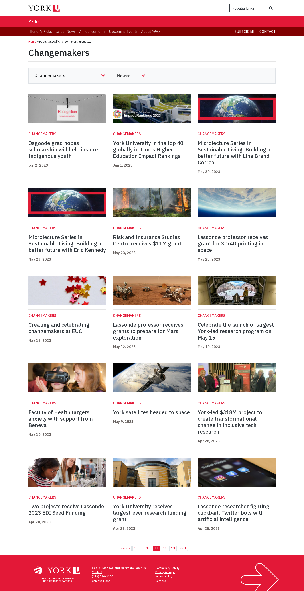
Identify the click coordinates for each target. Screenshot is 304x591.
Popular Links (243, 8)
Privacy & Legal (165, 572)
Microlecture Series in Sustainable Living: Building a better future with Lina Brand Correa (234, 152)
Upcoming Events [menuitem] (123, 31)
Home (32, 41)
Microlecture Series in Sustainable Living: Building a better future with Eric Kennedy (67, 244)
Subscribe (244, 31)
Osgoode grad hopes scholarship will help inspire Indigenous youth (63, 149)
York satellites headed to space (151, 412)
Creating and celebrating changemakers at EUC (58, 328)
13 (173, 548)
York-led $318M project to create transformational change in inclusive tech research (230, 422)
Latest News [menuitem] (65, 31)
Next (182, 548)
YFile (33, 21)
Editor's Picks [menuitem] (41, 31)
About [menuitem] (150, 31)
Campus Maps (101, 581)
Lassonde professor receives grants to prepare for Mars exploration (148, 331)
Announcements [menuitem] (92, 31)
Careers (160, 581)
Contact (267, 31)
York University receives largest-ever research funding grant (149, 513)
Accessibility (163, 576)
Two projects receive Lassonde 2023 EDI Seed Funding (66, 509)
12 (165, 548)
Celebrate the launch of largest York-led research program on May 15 (236, 331)
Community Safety (167, 568)
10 (148, 548)
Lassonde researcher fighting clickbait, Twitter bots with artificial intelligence (233, 513)
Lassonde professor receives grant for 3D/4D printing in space (233, 244)
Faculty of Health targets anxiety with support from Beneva (60, 419)
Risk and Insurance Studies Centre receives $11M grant (147, 240)
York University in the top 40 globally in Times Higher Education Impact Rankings (148, 149)
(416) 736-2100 (102, 576)
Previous (123, 548)
